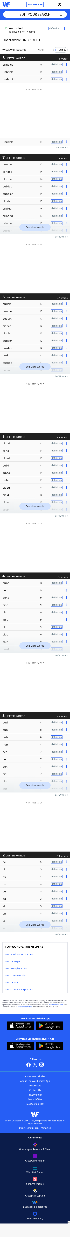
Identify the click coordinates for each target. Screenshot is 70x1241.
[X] (35, 1065)
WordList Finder (35, 1172)
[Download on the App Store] (20, 1026)
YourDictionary (35, 1218)
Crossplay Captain (35, 1195)
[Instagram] (41, 1065)
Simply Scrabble (35, 1183)
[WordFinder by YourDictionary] (6, 4)
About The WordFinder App (35, 1081)
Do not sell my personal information (35, 1128)
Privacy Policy (35, 1094)
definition (54, 28)
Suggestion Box (35, 1103)
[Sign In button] (59, 4)
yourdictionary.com (56, 1005)
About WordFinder (35, 1076)
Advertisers (35, 1085)
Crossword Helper (35, 1160)
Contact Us (35, 1090)
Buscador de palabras (35, 1206)
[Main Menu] (66, 4)
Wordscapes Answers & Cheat (35, 1149)
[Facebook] (28, 1065)
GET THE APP (35, 4)
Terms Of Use (35, 1099)
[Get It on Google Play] (49, 1026)
